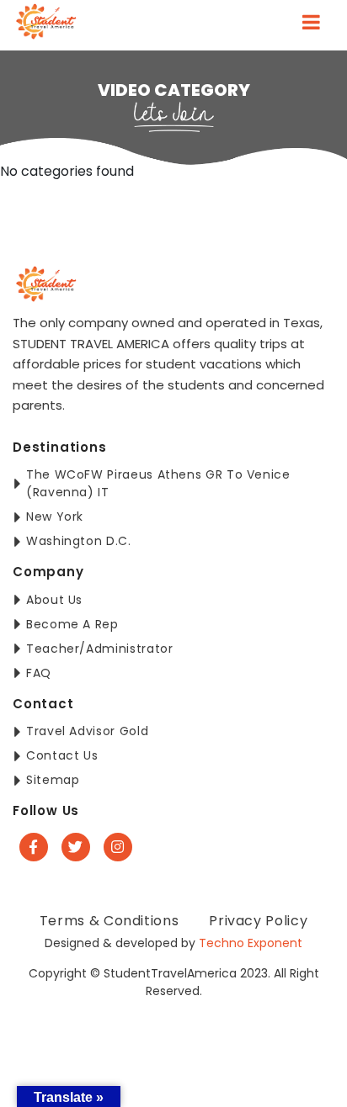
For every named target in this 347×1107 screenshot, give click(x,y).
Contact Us (62, 755)
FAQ (38, 673)
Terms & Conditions (109, 920)
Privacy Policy (258, 920)
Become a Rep (72, 624)
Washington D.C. (78, 540)
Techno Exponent (250, 943)
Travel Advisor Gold (87, 731)
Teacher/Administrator (99, 648)
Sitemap (52, 779)
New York (54, 516)
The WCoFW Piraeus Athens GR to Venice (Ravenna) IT (158, 483)
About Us (54, 599)
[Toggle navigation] (310, 25)
